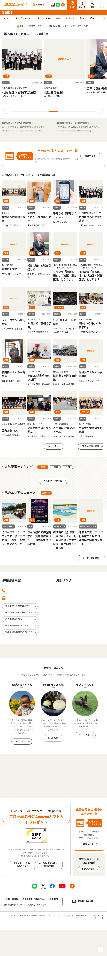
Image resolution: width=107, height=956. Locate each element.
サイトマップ (42, 905)
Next (102, 111)
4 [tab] (44, 111)
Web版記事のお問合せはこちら (20, 632)
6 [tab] (63, 111)
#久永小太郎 (69, 26)
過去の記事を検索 (90, 446)
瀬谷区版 (7, 12)
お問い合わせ (85, 901)
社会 (48, 18)
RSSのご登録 (88, 869)
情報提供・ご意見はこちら (17, 606)
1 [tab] (15, 111)
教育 (58, 18)
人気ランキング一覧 (52, 480)
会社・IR (82, 7)
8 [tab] (82, 111)
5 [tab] (53, 111)
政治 (82, 18)
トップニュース (23, 18)
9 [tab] (91, 111)
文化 (38, 18)
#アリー (42, 26)
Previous (4, 111)
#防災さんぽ (54, 26)
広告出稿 (40, 4)
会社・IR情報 (12, 899)
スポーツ (70, 18)
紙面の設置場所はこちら (16, 625)
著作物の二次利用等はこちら (18, 612)
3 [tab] (34, 111)
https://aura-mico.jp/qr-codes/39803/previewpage (74, 131)
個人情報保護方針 (11, 905)
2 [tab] (25, 111)
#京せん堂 (83, 26)
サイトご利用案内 (27, 905)
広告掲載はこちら (13, 619)
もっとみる (21, 741)
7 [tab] (72, 111)
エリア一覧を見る (90, 558)
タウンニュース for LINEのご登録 (22, 864)
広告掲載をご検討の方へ (33, 899)
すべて (7, 18)
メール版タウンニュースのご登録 (49, 864)
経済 (92, 18)
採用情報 (53, 899)
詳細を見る (90, 156)
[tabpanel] (22, 68)
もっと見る (53, 446)
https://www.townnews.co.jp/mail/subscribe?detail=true (22, 131)
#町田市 (31, 26)
